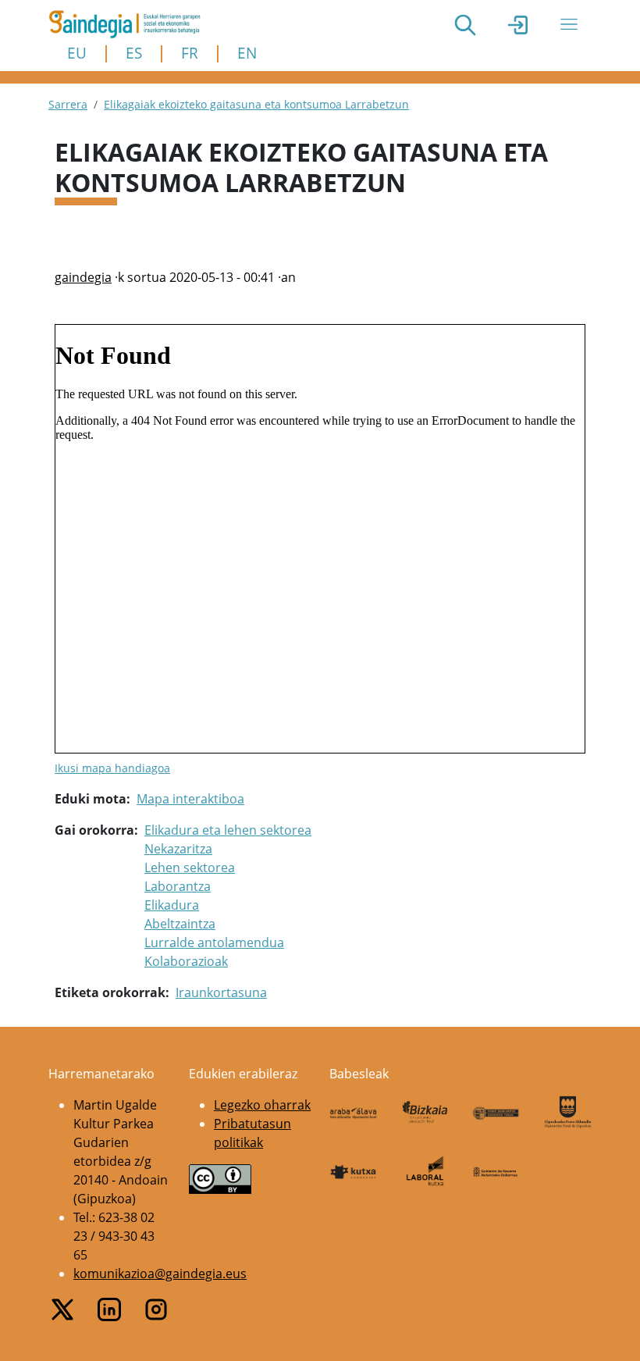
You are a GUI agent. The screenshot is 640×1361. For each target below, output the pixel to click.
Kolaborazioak (186, 961)
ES (134, 52)
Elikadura (171, 905)
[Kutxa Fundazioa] (353, 1170)
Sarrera (67, 104)
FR (189, 52)
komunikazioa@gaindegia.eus (160, 1273)
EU (77, 52)
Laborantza (177, 886)
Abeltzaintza (179, 923)
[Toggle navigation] (569, 24)
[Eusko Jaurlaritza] (496, 1112)
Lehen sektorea (189, 867)
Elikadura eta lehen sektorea (227, 830)
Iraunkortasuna (221, 992)
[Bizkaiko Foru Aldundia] (425, 1112)
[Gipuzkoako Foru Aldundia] (568, 1112)
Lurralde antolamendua (214, 942)
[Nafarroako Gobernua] (496, 1170)
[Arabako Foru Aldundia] (353, 1112)
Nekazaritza (178, 848)
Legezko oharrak (262, 1104)
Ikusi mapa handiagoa (112, 768)
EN (247, 52)
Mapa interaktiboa (190, 798)
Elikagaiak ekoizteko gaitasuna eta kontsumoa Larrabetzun (256, 104)
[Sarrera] (130, 24)
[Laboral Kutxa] (425, 1171)
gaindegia (83, 277)
